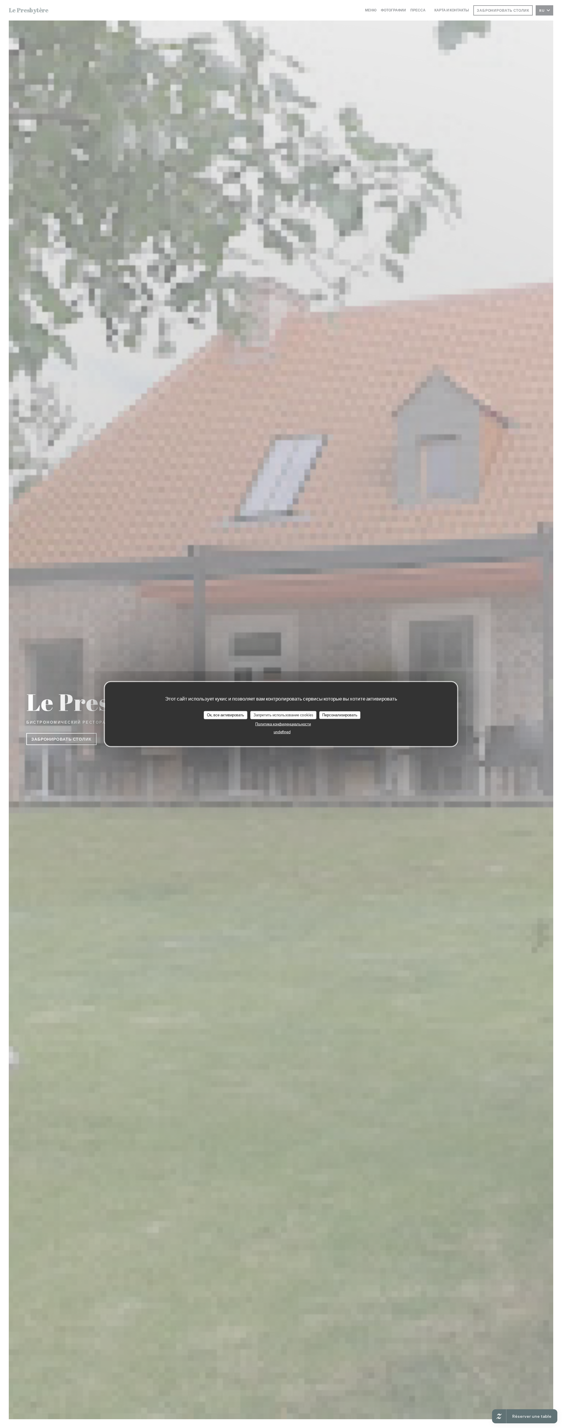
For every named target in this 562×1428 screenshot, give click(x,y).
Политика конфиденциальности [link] (283, 723)
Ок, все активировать (225, 715)
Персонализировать (339, 715)
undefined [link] (282, 731)
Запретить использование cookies (283, 715)
